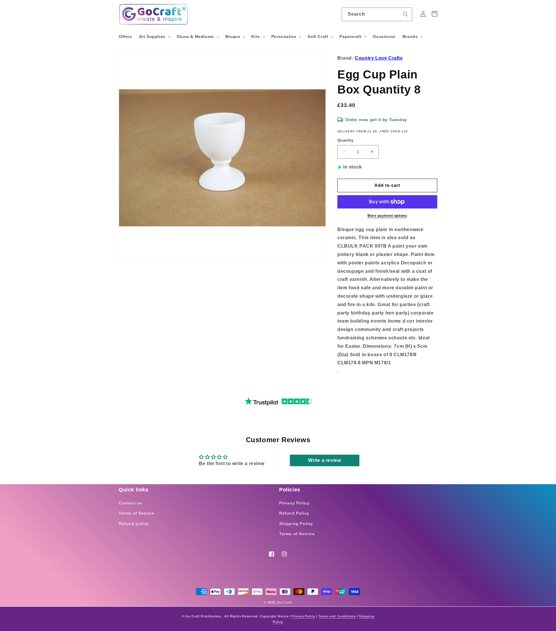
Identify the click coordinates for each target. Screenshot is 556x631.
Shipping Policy (296, 523)
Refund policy (134, 523)
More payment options (387, 216)
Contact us (130, 503)
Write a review (324, 460)
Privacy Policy (294, 503)
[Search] (405, 14)
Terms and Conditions (337, 616)
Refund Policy (294, 513)
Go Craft (284, 602)
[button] (154, 36)
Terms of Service (136, 513)
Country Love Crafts (379, 58)
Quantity (345, 140)
